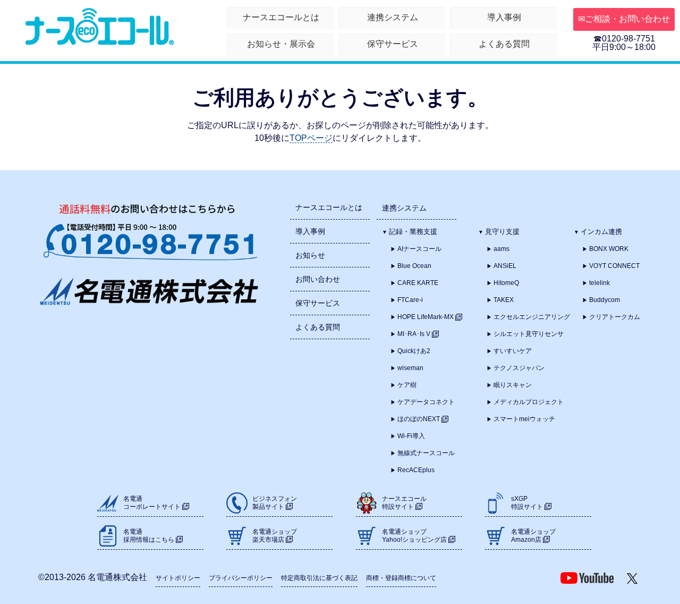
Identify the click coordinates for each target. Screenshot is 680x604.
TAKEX (504, 300)
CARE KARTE (417, 283)
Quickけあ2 (413, 351)
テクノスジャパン (519, 368)
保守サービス (392, 43)
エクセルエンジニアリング (532, 317)
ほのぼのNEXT (419, 419)
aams (501, 249)
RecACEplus (416, 470)
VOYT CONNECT (614, 266)
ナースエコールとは (281, 17)
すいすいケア (513, 351)
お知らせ (310, 255)
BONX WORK (608, 249)
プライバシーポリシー (241, 578)
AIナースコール (419, 249)
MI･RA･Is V (414, 334)
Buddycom (604, 300)
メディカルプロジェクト (529, 402)
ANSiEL (505, 266)
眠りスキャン (513, 385)
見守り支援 (502, 232)
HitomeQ (506, 283)
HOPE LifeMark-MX (426, 317)
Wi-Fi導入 (411, 436)
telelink (599, 283)
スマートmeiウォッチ (524, 419)
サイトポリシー (178, 578)
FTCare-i (410, 300)
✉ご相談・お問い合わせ (624, 18)
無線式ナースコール (426, 453)
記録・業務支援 (413, 232)
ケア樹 (406, 385)
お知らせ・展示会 (281, 43)
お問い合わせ (317, 279)
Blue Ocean (414, 266)
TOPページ (311, 137)
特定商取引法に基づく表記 (319, 578)
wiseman (410, 368)
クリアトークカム (614, 317)
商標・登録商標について (401, 578)
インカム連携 (601, 232)
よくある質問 (504, 43)
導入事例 (504, 17)
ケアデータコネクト (426, 402)
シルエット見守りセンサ (529, 334)
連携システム (392, 17)
